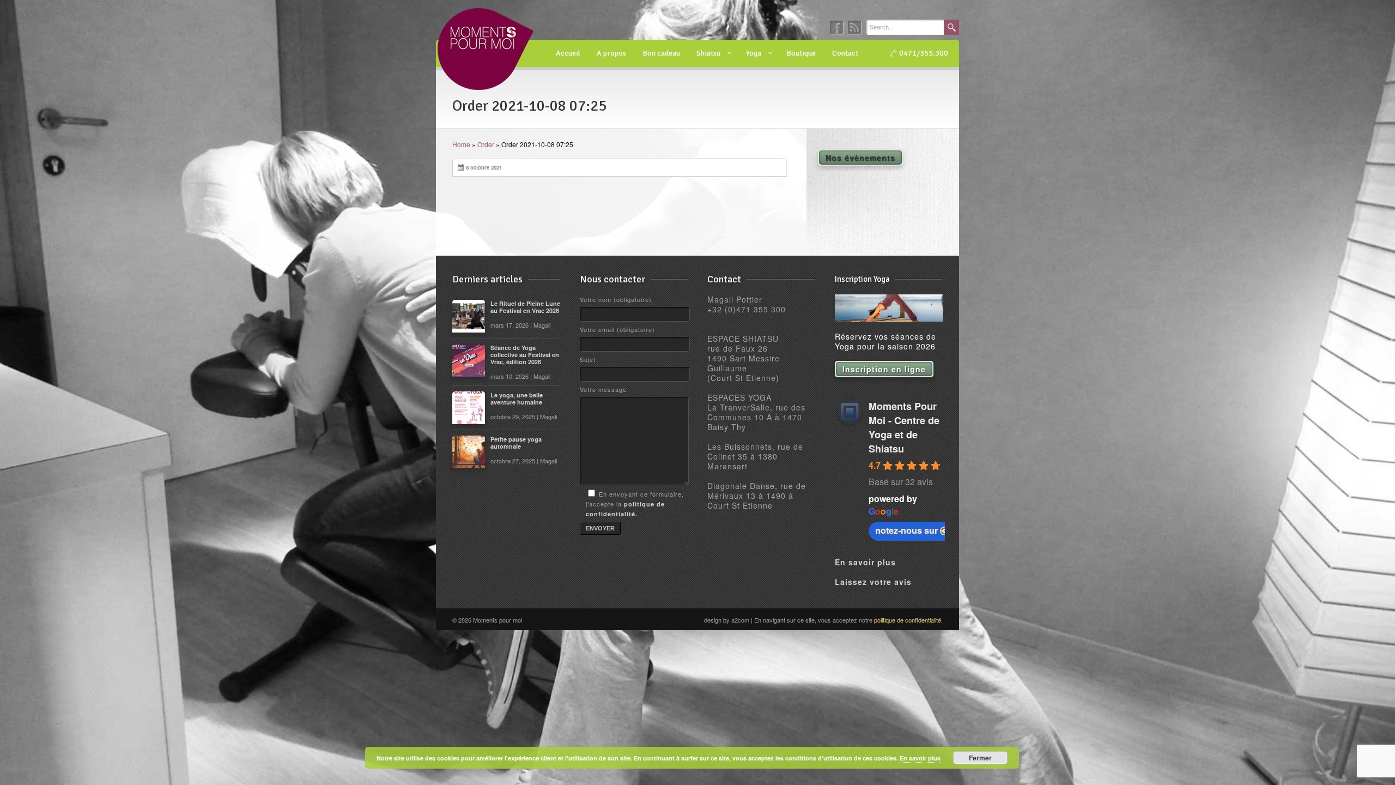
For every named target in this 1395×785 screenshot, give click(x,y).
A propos (611, 53)
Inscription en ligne (884, 369)
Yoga (749, 53)
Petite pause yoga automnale (516, 442)
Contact (845, 53)
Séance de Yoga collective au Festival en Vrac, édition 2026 (524, 354)
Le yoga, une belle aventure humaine (516, 398)
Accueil (568, 53)
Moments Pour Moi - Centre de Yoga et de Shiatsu (904, 427)
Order (485, 144)
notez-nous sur (906, 530)
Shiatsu (704, 53)
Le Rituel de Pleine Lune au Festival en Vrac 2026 (525, 307)
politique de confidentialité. (908, 619)
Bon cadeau (661, 53)
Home (461, 144)
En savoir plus (865, 562)
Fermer (980, 758)
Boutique (801, 53)
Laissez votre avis (873, 581)
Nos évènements (860, 157)
